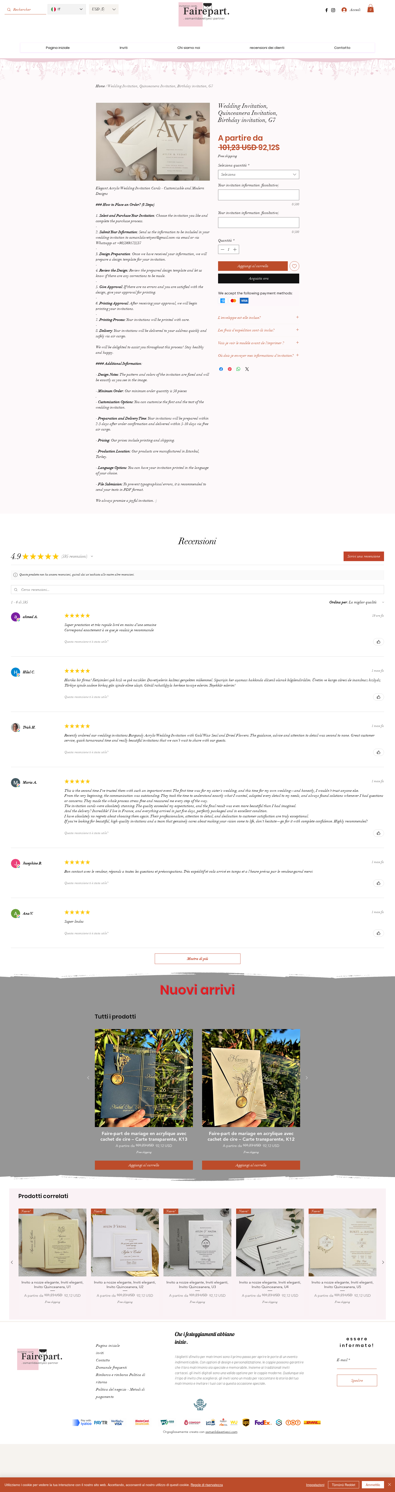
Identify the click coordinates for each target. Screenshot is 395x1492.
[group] (197, 1097)
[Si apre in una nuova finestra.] (18, 620)
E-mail (342, 1356)
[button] (104, 9)
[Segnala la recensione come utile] (378, 641)
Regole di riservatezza (207, 1484)
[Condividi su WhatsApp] (238, 369)
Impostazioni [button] (315, 1484)
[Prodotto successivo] (307, 1077)
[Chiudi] (389, 1484)
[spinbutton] (228, 249)
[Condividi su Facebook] (221, 369)
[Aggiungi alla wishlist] (294, 266)
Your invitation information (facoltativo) (248, 185)
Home (100, 86)
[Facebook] (326, 10)
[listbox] (104, 9)
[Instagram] (333, 10)
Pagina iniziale (108, 1342)
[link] (370, 8)
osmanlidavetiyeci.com (222, 1428)
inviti (100, 1349)
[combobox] (258, 174)
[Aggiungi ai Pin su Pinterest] (229, 369)
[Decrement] (222, 249)
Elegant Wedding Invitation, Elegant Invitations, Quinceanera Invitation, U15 (357, 1465)
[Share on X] (247, 369)
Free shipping (227, 156)
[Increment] (235, 249)
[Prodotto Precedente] (88, 1077)
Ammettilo (373, 1484)
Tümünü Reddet (343, 1484)
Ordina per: (338, 602)
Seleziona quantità (233, 165)
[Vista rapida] (144, 1078)
